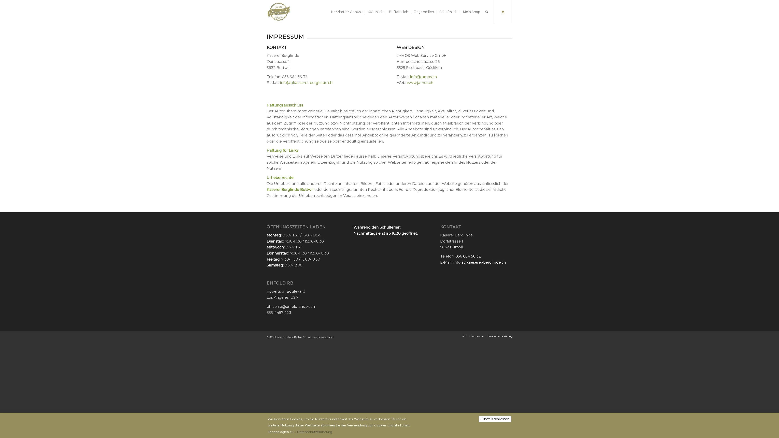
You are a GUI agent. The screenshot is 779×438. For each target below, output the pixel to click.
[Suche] (487, 12)
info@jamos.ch (424, 77)
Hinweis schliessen (495, 419)
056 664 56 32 (468, 256)
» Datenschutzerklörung (313, 432)
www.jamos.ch (420, 83)
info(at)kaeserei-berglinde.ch (306, 83)
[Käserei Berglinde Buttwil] (279, 12)
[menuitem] (346, 12)
